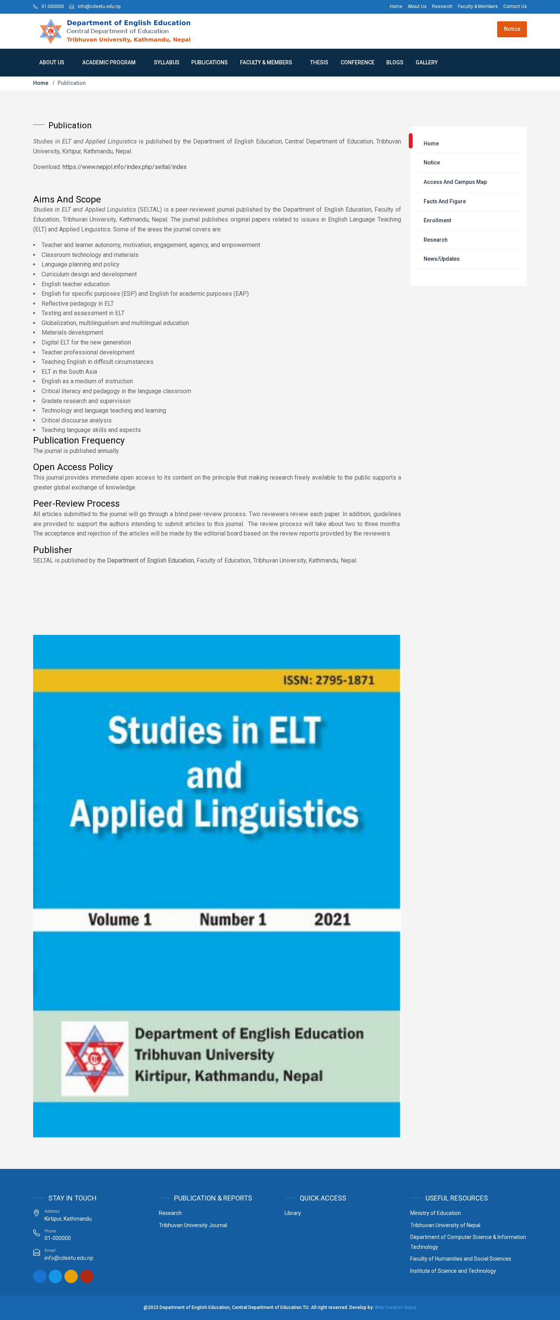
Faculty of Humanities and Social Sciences (460, 1259)
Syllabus (166, 62)
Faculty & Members (266, 62)
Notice (512, 29)
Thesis (319, 62)
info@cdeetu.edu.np (69, 1258)
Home (40, 83)
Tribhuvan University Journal (193, 1225)
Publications (209, 62)
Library (293, 1213)
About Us (51, 62)
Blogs (394, 62)
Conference (357, 62)
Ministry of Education (435, 1213)
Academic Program (109, 62)
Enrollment (437, 220)
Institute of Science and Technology (453, 1271)
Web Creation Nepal (395, 1307)
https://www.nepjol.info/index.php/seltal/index (125, 167)
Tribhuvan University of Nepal (445, 1225)
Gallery (427, 62)
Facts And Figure (445, 201)
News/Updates (442, 259)
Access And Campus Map (455, 182)
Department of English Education (150, 560)
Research (436, 240)
